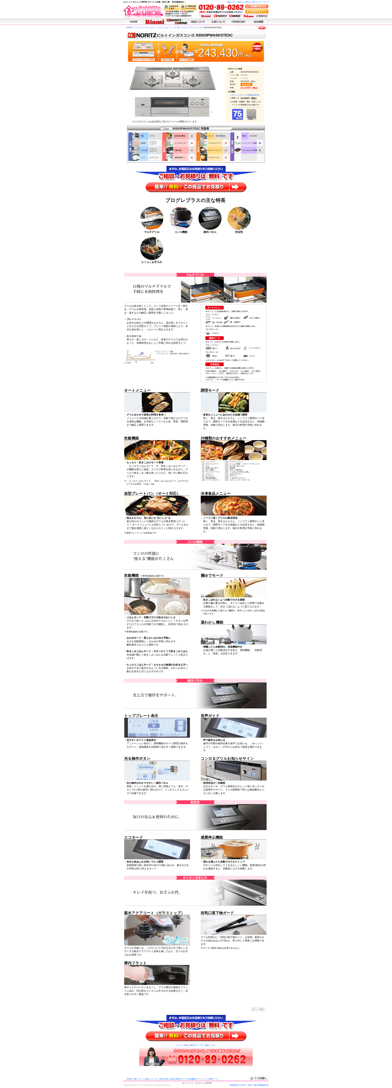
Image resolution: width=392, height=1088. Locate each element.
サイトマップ (263, 2)
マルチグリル (152, 232)
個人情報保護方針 (261, 1085)
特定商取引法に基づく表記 (241, 1085)
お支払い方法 (249, 2)
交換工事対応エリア (178, 1079)
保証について (150, 1079)
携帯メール (213, 1079)
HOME (129, 28)
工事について (138, 1079)
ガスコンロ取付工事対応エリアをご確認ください (196, 1045)
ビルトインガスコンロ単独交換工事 (244, 95)
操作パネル (210, 232)
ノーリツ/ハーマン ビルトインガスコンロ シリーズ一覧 (156, 28)
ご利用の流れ (163, 1079)
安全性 (239, 232)
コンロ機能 (180, 232)
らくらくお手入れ (151, 262)
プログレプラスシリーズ (191, 28)
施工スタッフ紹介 (234, 2)
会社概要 (191, 1079)
